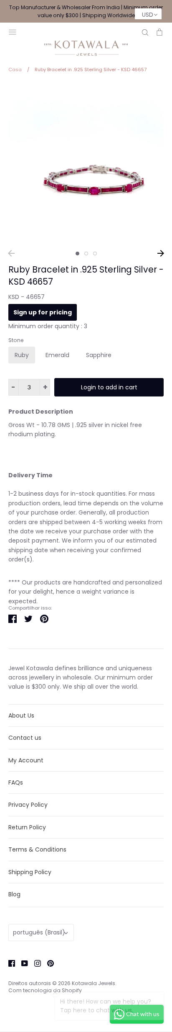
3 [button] (95, 253)
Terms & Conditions (37, 849)
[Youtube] (21, 962)
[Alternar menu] (12, 31)
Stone (15, 340)
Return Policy (27, 827)
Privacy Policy (28, 804)
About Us (21, 715)
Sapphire (98, 355)
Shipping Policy (29, 872)
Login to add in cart (109, 387)
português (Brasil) (39, 932)
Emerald (57, 355)
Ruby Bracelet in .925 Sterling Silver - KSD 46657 (86, 275)
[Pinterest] (47, 962)
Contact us (24, 737)
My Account (25, 760)
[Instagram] (34, 962)
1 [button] (77, 253)
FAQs (15, 782)
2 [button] (86, 253)
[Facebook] (8, 962)
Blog (14, 894)
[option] (86, 164)
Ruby (22, 355)
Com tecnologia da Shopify (45, 990)
